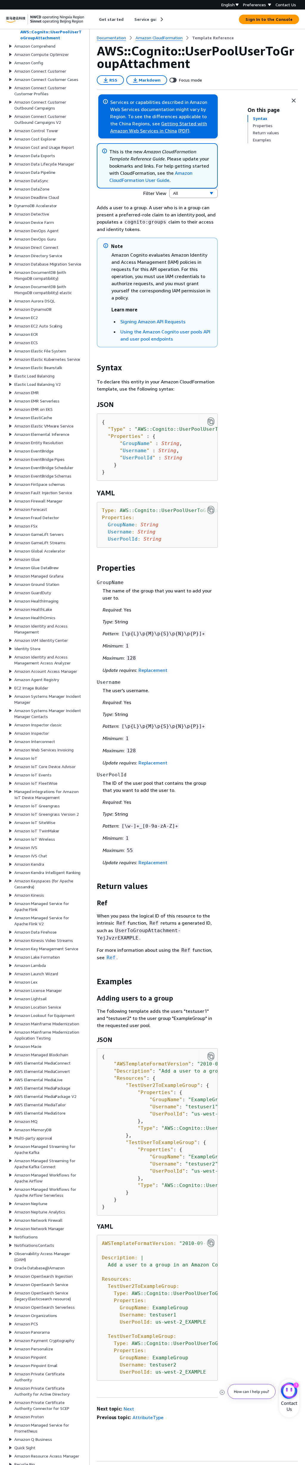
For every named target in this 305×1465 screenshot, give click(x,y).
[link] (213, 38)
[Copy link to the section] (92, 368)
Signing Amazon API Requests (153, 321)
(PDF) (183, 131)
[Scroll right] (161, 19)
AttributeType (148, 1417)
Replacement (153, 670)
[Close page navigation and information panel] (294, 100)
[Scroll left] (94, 19)
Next (129, 1409)
